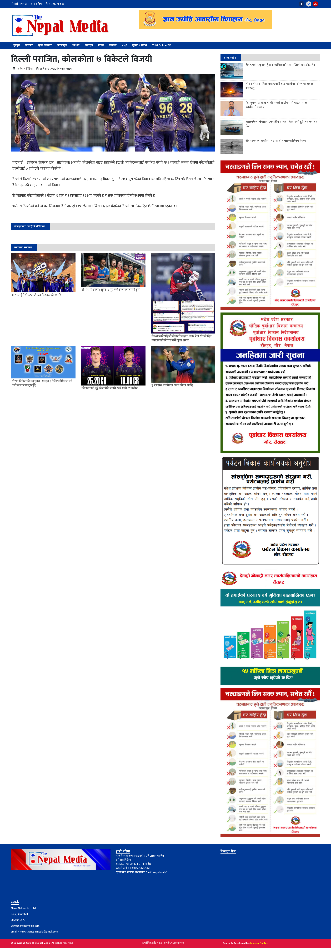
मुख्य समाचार (45, 45)
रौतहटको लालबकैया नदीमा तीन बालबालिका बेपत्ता (275, 140)
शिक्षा (124, 45)
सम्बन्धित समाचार (23, 247)
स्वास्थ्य (113, 45)
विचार (101, 45)
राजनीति (29, 45)
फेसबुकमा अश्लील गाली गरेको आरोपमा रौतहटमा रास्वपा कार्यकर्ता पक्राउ (277, 105)
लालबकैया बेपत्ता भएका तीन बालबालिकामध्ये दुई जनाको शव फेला (281, 124)
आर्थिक (75, 45)
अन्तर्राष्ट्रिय (62, 45)
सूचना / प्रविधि (139, 45)
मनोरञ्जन (89, 45)
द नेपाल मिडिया (25, 68)
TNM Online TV (161, 45)
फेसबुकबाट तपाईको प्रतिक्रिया (29, 226)
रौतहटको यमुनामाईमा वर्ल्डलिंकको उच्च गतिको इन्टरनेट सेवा (280, 65)
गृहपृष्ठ (16, 45)
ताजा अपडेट (230, 57)
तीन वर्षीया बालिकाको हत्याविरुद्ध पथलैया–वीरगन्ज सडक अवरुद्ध (279, 86)
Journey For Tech (259, 943)
